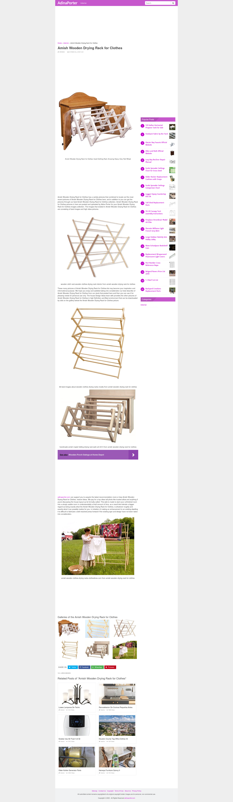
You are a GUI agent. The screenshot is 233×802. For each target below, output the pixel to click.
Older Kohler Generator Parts (70, 770)
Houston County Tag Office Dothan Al (113, 739)
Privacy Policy (136, 791)
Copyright (110, 791)
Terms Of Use (119, 791)
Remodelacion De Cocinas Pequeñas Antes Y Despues (120, 707)
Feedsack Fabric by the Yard (157, 134)
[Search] (173, 3)
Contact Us (102, 791)
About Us (128, 791)
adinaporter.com (64, 497)
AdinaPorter (67, 3)
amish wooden (66, 673)
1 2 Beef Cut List (152, 280)
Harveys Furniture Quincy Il (109, 770)
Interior (83, 3)
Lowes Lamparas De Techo (69, 707)
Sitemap (94, 791)
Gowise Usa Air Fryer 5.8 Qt (69, 739)
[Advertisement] (116, 25)
